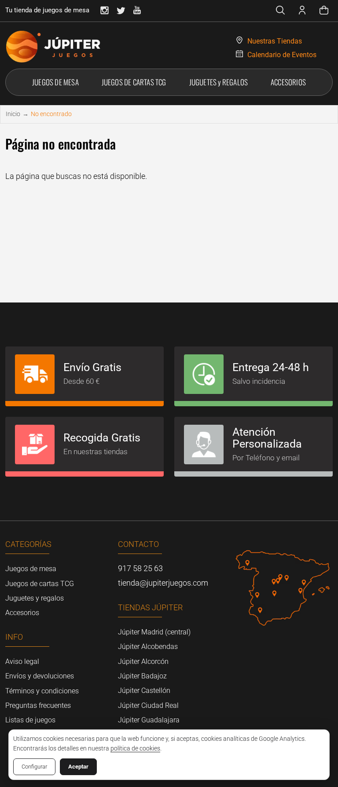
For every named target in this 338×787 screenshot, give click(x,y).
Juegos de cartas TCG (39, 583)
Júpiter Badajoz (142, 676)
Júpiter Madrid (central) (154, 632)
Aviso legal (22, 661)
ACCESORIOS (288, 82)
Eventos (281, 55)
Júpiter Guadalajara (149, 720)
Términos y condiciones (42, 691)
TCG (134, 82)
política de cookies (135, 748)
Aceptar (78, 766)
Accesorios (22, 612)
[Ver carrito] (324, 11)
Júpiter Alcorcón (143, 661)
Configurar (34, 766)
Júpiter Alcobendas (148, 646)
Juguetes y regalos (34, 598)
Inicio (13, 113)
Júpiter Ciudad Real (148, 705)
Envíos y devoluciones (39, 676)
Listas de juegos (30, 720)
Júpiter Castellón (144, 690)
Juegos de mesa (30, 569)
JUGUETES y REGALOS (218, 82)
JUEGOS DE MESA (55, 82)
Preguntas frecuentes (38, 705)
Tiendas (274, 41)
